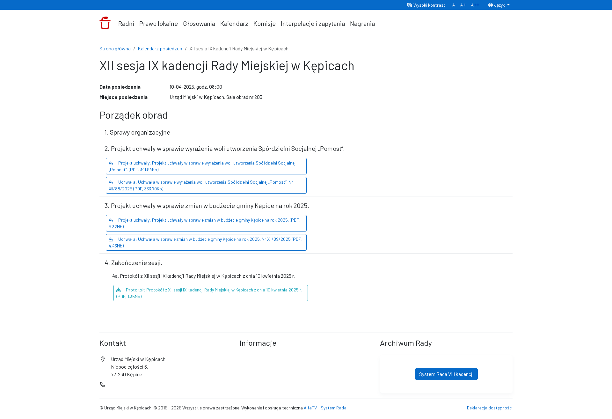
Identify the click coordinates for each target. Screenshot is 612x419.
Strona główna (115, 48)
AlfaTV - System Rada (325, 407)
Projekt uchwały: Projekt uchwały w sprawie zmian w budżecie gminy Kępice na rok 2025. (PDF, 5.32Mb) (204, 223)
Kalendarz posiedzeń (160, 48)
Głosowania (199, 23)
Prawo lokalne (158, 23)
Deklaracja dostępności (490, 407)
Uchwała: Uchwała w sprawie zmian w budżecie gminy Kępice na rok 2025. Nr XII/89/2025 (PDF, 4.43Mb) (205, 242)
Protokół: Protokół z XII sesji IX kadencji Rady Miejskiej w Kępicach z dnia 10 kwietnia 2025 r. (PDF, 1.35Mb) (209, 293)
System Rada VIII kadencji (446, 374)
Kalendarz (234, 23)
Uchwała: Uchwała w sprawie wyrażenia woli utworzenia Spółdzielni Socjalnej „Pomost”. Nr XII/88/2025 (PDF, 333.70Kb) (201, 185)
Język (499, 5)
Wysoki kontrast (428, 5)
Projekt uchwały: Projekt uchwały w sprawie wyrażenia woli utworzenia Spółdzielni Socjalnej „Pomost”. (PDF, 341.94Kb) (202, 166)
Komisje (264, 23)
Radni (126, 23)
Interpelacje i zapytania (313, 23)
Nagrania (362, 23)
